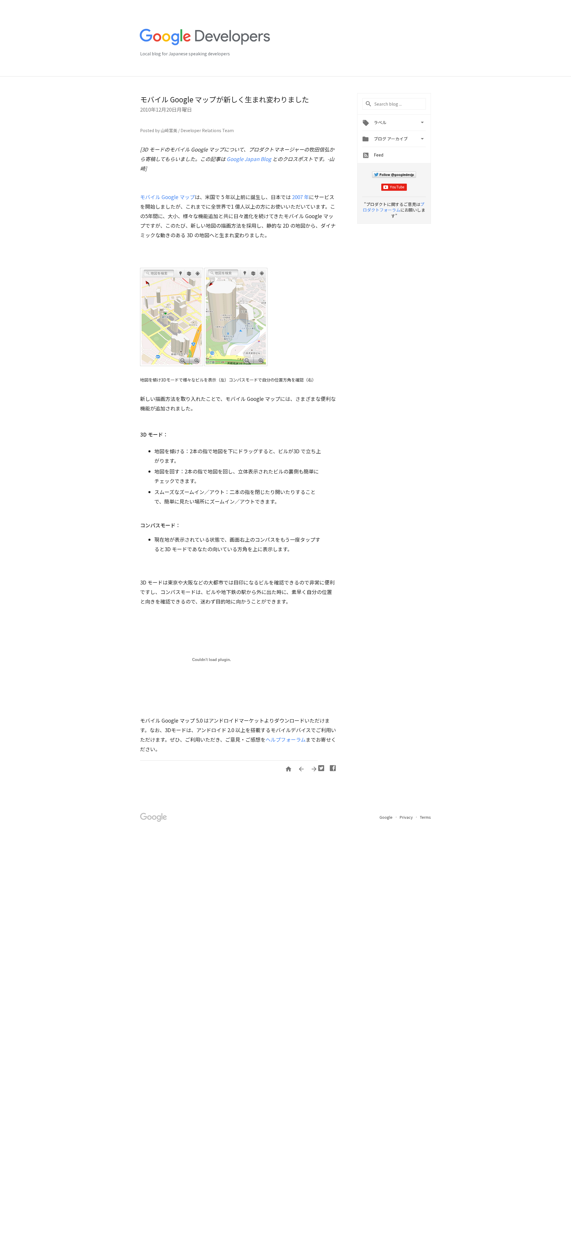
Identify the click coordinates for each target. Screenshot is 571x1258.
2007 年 (300, 197)
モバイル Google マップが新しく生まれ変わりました (224, 99)
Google (386, 817)
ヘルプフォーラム (286, 739)
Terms (425, 817)
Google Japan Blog (249, 158)
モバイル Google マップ (167, 197)
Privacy (407, 817)
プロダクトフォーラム (393, 207)
